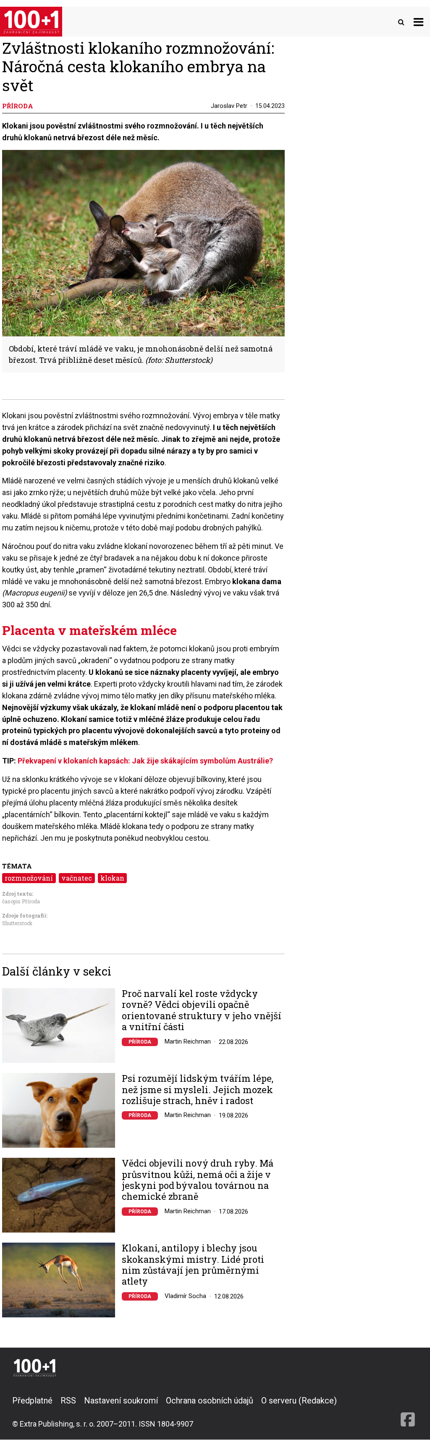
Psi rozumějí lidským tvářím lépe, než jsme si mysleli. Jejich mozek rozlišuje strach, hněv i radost (197, 1089)
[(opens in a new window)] (408, 1412)
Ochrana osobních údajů (209, 1400)
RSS (68, 1400)
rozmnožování (29, 877)
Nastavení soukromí (121, 1400)
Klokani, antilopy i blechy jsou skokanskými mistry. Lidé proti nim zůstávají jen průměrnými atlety (193, 1265)
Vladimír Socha (185, 1296)
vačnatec (76, 877)
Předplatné (32, 1400)
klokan (112, 877)
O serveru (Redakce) (299, 1400)
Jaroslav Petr (229, 106)
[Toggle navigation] (418, 21)
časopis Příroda (21, 901)
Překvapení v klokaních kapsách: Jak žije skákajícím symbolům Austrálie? (145, 760)
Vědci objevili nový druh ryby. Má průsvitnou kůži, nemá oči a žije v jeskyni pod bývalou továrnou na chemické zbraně (197, 1180)
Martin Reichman (188, 1041)
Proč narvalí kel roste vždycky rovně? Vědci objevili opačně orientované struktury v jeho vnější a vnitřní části (201, 1010)
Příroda (139, 1042)
